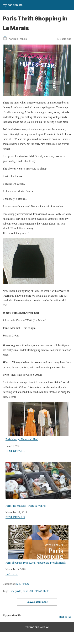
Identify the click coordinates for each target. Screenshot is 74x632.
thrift (46, 591)
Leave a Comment (37, 601)
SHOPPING (22, 583)
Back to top (65, 617)
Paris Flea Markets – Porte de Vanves (26, 505)
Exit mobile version (37, 627)
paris (25, 591)
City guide (15, 591)
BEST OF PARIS (15, 451)
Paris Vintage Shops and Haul (22, 439)
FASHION (12, 574)
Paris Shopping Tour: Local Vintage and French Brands (36, 562)
